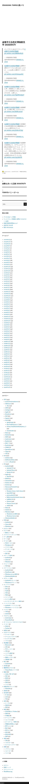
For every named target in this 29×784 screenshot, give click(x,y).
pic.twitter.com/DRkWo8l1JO (13, 53)
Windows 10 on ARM (11, 574)
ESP (6, 416)
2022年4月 (7, 258)
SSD (6, 566)
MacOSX (9, 476)
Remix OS (9, 472)
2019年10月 (7, 320)
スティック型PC (8, 555)
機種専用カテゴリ (8, 668)
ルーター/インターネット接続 (13, 601)
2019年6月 (7, 329)
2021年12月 (7, 266)
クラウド (7, 547)
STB (5, 520)
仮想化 (5, 630)
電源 (5, 738)
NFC (6, 676)
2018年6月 (7, 354)
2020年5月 (7, 306)
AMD (6, 408)
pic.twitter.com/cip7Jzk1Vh (13, 157)
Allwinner (8, 403)
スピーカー (8, 751)
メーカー (6, 624)
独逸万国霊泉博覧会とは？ (11, 223)
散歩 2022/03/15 (8, 227)
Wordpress (8, 545)
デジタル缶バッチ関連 (10, 217)
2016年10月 (7, 377)
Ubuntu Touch (11, 503)
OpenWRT (10, 493)
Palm (6, 507)
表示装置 (6, 692)
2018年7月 (7, 352)
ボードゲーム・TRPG (11, 722)
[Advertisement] (14, 25)
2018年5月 (7, 356)
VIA (6, 453)
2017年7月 (6, 370)
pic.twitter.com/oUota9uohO (13, 74)
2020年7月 (7, 302)
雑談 (5, 173)
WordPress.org (8, 771)
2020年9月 (7, 298)
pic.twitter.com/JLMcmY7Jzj (13, 130)
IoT (5, 455)
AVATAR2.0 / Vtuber (11, 711)
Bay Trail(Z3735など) (13, 424)
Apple (7, 412)
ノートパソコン (8, 603)
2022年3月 (7, 260)
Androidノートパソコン (11, 605)
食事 (6, 736)
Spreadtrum (8, 449)
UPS (6, 651)
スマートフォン (8, 568)
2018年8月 (7, 350)
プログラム (7, 616)
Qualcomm (8, 439)
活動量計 (7, 659)
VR (6, 699)
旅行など (7, 730)
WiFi (6, 595)
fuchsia (7, 485)
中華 (6, 611)
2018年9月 (7, 347)
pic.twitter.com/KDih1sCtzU (13, 111)
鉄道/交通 (7, 734)
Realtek (7, 441)
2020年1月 (7, 314)
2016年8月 (7, 379)
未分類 (5, 665)
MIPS (6, 437)
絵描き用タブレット (9, 686)
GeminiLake (10, 430)
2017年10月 (7, 366)
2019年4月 (7, 333)
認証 (6, 553)
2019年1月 (6, 339)
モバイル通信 (8, 599)
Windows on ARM (12, 514)
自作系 (7, 613)
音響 (5, 747)
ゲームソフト (8, 717)
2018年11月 (7, 343)
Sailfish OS (10, 499)
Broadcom (8, 414)
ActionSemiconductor (11, 401)
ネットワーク (7, 584)
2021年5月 (7, 281)
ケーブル (7, 703)
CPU (5, 399)
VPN (6, 593)
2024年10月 (7, 243)
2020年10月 (7, 295)
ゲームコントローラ (10, 636)
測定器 (7, 705)
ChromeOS (8, 480)
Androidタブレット (10, 580)
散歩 (6, 728)
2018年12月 (7, 341)
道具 (5, 701)
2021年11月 (7, 268)
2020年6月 (7, 304)
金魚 (6, 732)
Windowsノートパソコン (12, 607)
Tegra (7, 451)
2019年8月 (7, 325)
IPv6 (6, 586)
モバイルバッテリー (10, 744)
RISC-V (7, 443)
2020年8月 (7, 300)
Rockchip (8, 445)
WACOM (7, 688)
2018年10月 (7, 345)
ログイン (6, 765)
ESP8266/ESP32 (10, 460)
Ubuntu (9, 501)
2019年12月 (7, 316)
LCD (6, 697)
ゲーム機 (6, 536)
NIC (6, 588)
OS (4, 464)
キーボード (8, 634)
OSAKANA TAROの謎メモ (13, 5)
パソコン (6, 609)
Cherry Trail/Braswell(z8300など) (16, 426)
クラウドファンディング (10, 534)
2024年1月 (7, 250)
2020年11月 (7, 293)
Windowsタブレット (11, 582)
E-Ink (7, 695)
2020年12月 (7, 291)
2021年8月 (7, 275)
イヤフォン (8, 749)
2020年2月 (7, 312)
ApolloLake (10, 422)
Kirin (6, 433)
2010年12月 (7, 387)
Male (6, 626)
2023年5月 (7, 254)
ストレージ (7, 564)
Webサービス (9, 543)
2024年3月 (7, 248)
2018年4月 (7, 358)
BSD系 (7, 478)
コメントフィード (8, 769)
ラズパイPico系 (9, 462)
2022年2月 (7, 262)
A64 (8, 405)
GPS (6, 647)
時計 (5, 661)
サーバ (5, 539)
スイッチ (7, 597)
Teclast (7, 628)
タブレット (7, 578)
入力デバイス (7, 632)
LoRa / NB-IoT (9, 674)
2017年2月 (7, 375)
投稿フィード (7, 767)
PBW (6, 713)
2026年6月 (7, 239)
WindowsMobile (10, 518)
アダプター (8, 742)
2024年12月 (7, 241)
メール (7, 551)
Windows (8, 512)
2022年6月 (7, 256)
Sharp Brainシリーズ (11, 670)
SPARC (7, 447)
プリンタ (7, 655)
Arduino (7, 457)
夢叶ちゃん (8, 726)
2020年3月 (7, 310)
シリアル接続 (8, 653)
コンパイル (8, 719)
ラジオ (7, 684)
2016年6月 (7, 383)
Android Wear (11, 470)
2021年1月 (6, 289)
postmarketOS (11, 495)
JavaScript (8, 618)
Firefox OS (8, 482)
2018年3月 (7, 360)
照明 (6, 707)
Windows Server (11, 516)
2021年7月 (7, 277)
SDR (6, 680)
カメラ (5, 530)
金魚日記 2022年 (8, 225)
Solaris (7, 509)
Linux (7, 489)
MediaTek (8, 435)
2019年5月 (7, 331)
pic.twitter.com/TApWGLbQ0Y (14, 95)
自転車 (5, 690)
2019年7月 (7, 327)
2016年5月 (7, 385)
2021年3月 (7, 285)
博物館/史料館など (10, 724)
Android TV (10, 468)
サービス (6, 541)
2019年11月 (7, 318)
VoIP (6, 591)
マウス (7, 640)
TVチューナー (9, 649)
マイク (7, 753)
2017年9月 (7, 368)
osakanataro (7, 171)
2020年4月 (7, 308)
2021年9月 (7, 273)
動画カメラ (8, 532)
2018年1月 (6, 362)
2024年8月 (7, 246)
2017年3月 (6, 372)
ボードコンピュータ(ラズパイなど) (13, 622)
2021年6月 (7, 279)
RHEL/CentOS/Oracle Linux (15, 497)
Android (7, 466)
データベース (8, 549)
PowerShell (8, 620)
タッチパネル (8, 638)
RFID (6, 678)
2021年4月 (7, 283)
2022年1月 (7, 264)
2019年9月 (7, 323)
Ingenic (7, 418)
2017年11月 (7, 364)
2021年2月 (7, 287)
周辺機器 (6, 643)
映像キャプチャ (9, 657)
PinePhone (8, 572)
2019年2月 (7, 337)
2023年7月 (7, 252)
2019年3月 (7, 335)
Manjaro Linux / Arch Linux (15, 491)
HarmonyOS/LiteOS (11, 487)
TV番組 (7, 715)
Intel (6, 420)
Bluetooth (8, 645)
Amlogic (7, 410)
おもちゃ (6, 528)
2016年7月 (7, 381)
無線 (5, 672)
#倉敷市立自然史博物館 (11, 66)
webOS (9, 505)
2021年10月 (7, 271)
